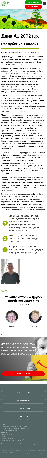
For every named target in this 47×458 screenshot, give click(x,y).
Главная (4, 31)
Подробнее (11, 318)
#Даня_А (5, 291)
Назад (4, 334)
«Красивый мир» (23, 401)
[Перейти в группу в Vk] (21, 417)
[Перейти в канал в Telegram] (27, 417)
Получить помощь (33, 2)
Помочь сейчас (33, 6)
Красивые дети (16, 31)
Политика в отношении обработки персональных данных (20, 444)
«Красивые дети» (23, 393)
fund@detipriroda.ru (7, 438)
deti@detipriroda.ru (7, 440)
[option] (23, 271)
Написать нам (23, 409)
